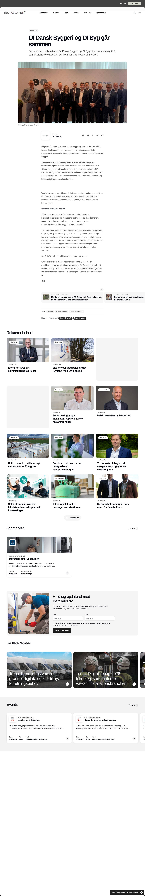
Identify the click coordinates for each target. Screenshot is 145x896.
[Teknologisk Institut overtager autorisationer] (72, 491)
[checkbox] (53, 624)
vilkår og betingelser (98, 623)
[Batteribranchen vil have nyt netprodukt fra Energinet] (28, 451)
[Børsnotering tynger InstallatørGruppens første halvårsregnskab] (72, 404)
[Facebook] (83, 135)
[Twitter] (92, 135)
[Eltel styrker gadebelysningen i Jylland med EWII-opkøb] (72, 355)
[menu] (140, 12)
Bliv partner (134, 3)
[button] (101, 289)
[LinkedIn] (88, 135)
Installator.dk (57, 136)
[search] (135, 12)
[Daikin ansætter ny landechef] (117, 401)
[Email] (97, 135)
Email (86, 614)
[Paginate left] (8, 557)
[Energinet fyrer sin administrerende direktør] (28, 355)
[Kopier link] (102, 135)
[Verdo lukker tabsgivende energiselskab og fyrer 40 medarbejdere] (117, 452)
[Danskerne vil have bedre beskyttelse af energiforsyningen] (72, 452)
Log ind (123, 3)
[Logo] (14, 12)
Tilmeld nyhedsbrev (62, 630)
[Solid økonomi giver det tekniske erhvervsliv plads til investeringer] (28, 493)
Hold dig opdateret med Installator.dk (125, 892)
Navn (54, 614)
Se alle (132, 529)
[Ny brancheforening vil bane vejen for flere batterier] (117, 491)
